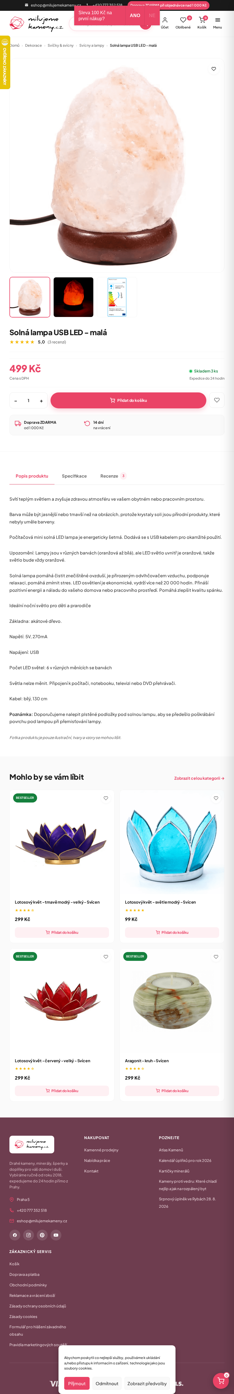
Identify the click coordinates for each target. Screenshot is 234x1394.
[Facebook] (14, 1235)
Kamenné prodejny (101, 1150)
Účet (165, 27)
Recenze (112, 475)
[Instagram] (28, 1235)
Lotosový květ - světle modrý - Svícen (160, 901)
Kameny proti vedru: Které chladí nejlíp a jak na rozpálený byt (188, 1185)
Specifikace (74, 475)
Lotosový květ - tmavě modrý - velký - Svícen (57, 901)
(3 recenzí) (57, 341)
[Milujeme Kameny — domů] (36, 23)
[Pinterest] (42, 1235)
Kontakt (91, 1171)
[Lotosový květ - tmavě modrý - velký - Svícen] (62, 842)
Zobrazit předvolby (147, 1383)
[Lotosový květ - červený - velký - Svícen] (62, 1001)
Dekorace (33, 45)
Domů (14, 45)
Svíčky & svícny (61, 45)
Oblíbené (183, 22)
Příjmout (77, 1383)
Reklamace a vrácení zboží (32, 1295)
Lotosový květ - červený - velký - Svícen (52, 1060)
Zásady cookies (23, 1316)
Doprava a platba (24, 1274)
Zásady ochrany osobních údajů (37, 1306)
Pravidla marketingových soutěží (38, 1344)
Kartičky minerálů (174, 1171)
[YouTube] (56, 1235)
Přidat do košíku (132, 400)
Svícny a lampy (91, 45)
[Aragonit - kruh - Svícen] (172, 1001)
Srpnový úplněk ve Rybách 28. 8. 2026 (187, 1203)
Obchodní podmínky (28, 1285)
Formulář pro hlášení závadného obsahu (37, 1330)
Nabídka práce (97, 1160)
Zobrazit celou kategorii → (199, 778)
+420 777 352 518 (107, 5)
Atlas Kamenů (171, 1150)
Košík (202, 22)
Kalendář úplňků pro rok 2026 (185, 1160)
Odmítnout (107, 1383)
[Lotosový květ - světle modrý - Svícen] (172, 842)
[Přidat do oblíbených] (213, 69)
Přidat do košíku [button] (64, 932)
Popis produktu (32, 475)
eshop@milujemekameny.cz (56, 5)
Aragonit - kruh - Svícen (147, 1060)
